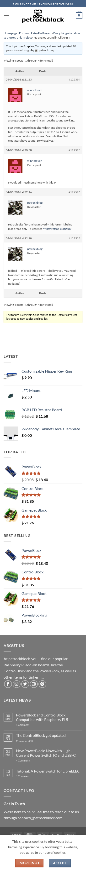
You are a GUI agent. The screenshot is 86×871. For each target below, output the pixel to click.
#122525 (74, 150)
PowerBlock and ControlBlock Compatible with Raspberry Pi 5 (42, 717)
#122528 (74, 238)
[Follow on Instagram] (17, 684)
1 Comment (30, 724)
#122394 (74, 79)
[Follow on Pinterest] (42, 684)
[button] (6, 15)
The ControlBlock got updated (41, 735)
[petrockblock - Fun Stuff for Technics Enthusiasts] (43, 15)
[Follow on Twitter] (25, 684)
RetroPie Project (41, 33)
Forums (24, 33)
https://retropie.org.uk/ (57, 229)
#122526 (74, 192)
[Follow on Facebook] (8, 684)
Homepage (10, 33)
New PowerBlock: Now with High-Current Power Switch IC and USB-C (46, 752)
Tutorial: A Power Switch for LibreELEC (48, 771)
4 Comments (30, 760)
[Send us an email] (34, 684)
